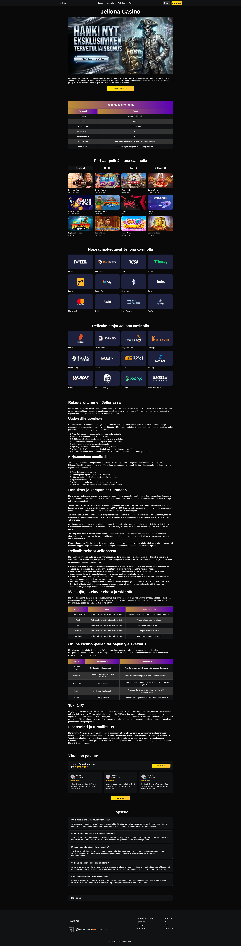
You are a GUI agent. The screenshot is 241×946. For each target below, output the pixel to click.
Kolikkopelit (158, 168)
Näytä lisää (120, 798)
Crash (132, 168)
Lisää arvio (161, 765)
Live (105, 168)
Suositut (79, 168)
